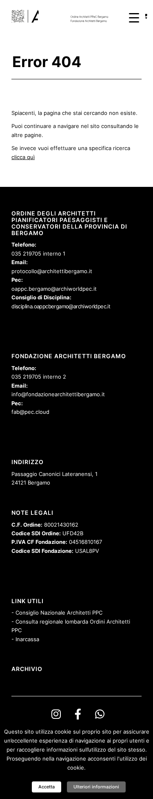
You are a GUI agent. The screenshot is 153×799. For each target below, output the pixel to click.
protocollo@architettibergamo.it (51, 271)
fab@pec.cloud (30, 411)
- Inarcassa (25, 639)
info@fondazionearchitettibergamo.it (58, 394)
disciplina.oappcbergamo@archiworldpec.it (60, 306)
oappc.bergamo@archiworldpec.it (54, 288)
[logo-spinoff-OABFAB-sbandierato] (63, 16)
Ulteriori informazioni (96, 787)
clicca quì (23, 157)
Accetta (46, 787)
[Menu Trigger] (134, 17)
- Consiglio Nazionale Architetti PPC (56, 612)
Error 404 (46, 62)
